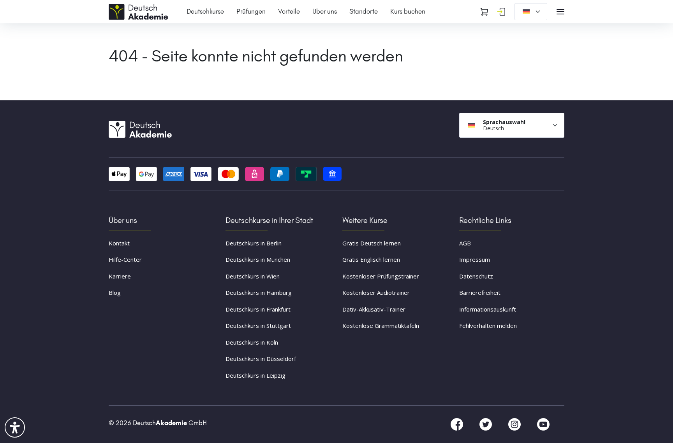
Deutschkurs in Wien (253, 276)
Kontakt (119, 243)
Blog (115, 292)
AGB (465, 243)
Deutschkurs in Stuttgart (258, 325)
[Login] (501, 12)
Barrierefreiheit (479, 292)
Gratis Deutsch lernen (371, 243)
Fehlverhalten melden (488, 325)
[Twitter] (486, 424)
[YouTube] (543, 424)
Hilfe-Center (125, 259)
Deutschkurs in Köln (252, 342)
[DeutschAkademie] (140, 11)
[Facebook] (458, 424)
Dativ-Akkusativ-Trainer (373, 309)
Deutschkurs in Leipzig (255, 375)
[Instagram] (515, 424)
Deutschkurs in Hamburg (259, 292)
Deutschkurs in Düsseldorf (261, 358)
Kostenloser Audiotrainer (376, 292)
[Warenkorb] (484, 12)
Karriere (120, 276)
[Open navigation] (560, 12)
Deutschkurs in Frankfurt (258, 309)
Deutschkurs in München (258, 259)
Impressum (474, 259)
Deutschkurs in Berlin (254, 243)
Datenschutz (476, 276)
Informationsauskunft (487, 309)
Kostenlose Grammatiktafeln (380, 325)
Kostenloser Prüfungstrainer (380, 276)
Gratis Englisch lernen (371, 259)
